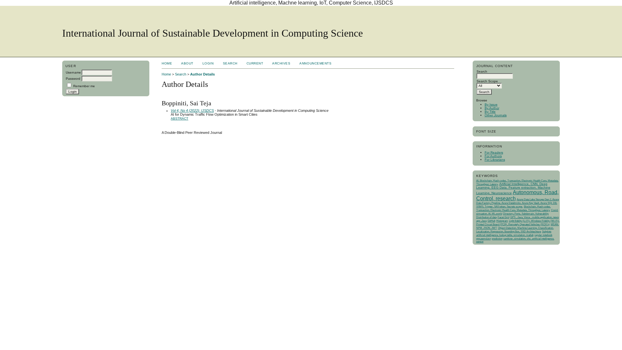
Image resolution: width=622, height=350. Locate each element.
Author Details (202, 74)
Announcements (315, 63)
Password (73, 78)
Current (255, 63)
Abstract (179, 118)
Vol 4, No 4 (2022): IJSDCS (192, 110)
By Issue (491, 104)
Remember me (84, 86)
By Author (492, 108)
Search (230, 63)
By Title (490, 111)
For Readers (494, 152)
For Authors (493, 156)
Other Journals (496, 115)
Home (167, 63)
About (187, 63)
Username (73, 72)
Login (208, 63)
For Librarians (495, 159)
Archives (281, 63)
